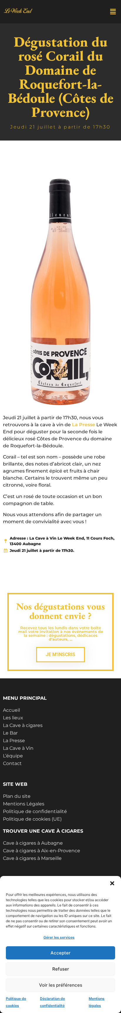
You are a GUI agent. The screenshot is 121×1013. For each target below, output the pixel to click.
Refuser (60, 969)
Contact (12, 763)
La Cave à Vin (18, 748)
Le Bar (10, 733)
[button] (112, 883)
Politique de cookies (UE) (32, 819)
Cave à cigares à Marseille (32, 858)
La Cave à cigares (23, 725)
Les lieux (13, 718)
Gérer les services (59, 937)
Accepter (60, 953)
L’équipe (13, 756)
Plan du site (17, 796)
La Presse (83, 424)
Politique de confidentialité (35, 811)
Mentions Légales (23, 804)
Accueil (11, 710)
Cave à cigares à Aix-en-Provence (41, 850)
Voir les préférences (60, 985)
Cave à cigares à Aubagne (33, 843)
